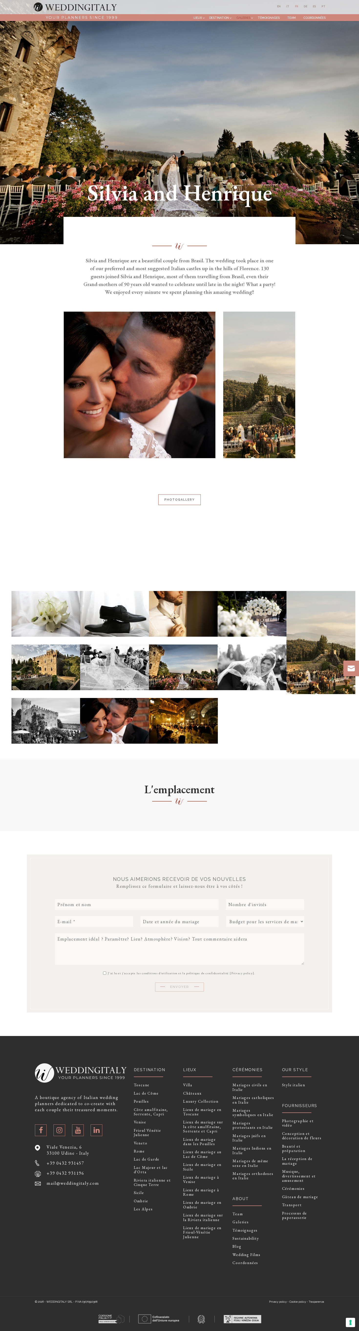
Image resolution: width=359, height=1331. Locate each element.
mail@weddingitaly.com (73, 1183)
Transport (292, 1205)
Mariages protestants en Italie (252, 1125)
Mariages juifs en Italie (249, 1138)
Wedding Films (246, 1255)
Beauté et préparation (294, 1148)
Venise (140, 1122)
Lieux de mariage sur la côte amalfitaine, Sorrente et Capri (203, 1126)
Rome (139, 1151)
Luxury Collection (201, 1101)
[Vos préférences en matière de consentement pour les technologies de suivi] (350, 1322)
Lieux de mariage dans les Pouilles (199, 1141)
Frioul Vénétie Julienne (147, 1132)
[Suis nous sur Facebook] (41, 1130)
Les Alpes (143, 1209)
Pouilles (141, 1101)
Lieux (198, 18)
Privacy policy (242, 973)
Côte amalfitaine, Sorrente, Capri (151, 1112)
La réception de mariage (297, 1161)
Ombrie (141, 1201)
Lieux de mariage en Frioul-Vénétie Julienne (202, 1232)
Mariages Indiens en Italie (251, 1150)
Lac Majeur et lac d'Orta (151, 1169)
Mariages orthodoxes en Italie (252, 1176)
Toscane (142, 1085)
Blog (236, 1246)
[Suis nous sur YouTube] (78, 1130)
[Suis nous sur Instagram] (59, 1130)
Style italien (293, 1085)
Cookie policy (297, 1301)
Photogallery (179, 499)
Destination (219, 18)
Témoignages (269, 18)
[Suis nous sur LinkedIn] (96, 1130)
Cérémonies (293, 1188)
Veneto (141, 1143)
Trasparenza (316, 1301)
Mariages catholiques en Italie (253, 1100)
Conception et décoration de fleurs (302, 1136)
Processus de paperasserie (294, 1215)
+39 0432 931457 (65, 1163)
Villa (187, 1085)
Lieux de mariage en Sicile (202, 1167)
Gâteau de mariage (300, 1197)
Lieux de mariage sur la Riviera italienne (203, 1217)
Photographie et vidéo (298, 1123)
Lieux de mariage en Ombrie (202, 1204)
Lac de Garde (147, 1159)
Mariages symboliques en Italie (253, 1112)
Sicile (139, 1193)
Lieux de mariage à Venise (201, 1179)
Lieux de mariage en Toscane (202, 1112)
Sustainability (245, 1238)
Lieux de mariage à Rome (201, 1192)
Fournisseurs (299, 1105)
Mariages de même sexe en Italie (250, 1163)
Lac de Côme (146, 1093)
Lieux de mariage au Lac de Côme (202, 1154)
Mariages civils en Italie (249, 1087)
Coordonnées (314, 18)
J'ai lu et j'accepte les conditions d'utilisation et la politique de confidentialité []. (181, 973)
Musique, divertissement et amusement (299, 1176)
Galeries (243, 18)
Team (291, 18)
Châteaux (192, 1093)
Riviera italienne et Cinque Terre (152, 1182)
